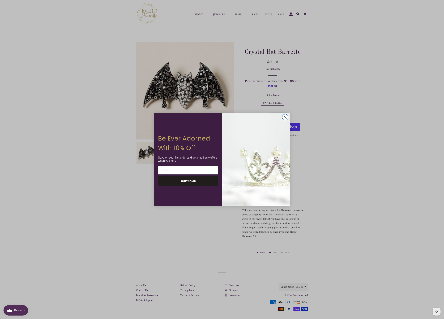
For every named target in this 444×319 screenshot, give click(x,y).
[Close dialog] (285, 117)
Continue (188, 181)
